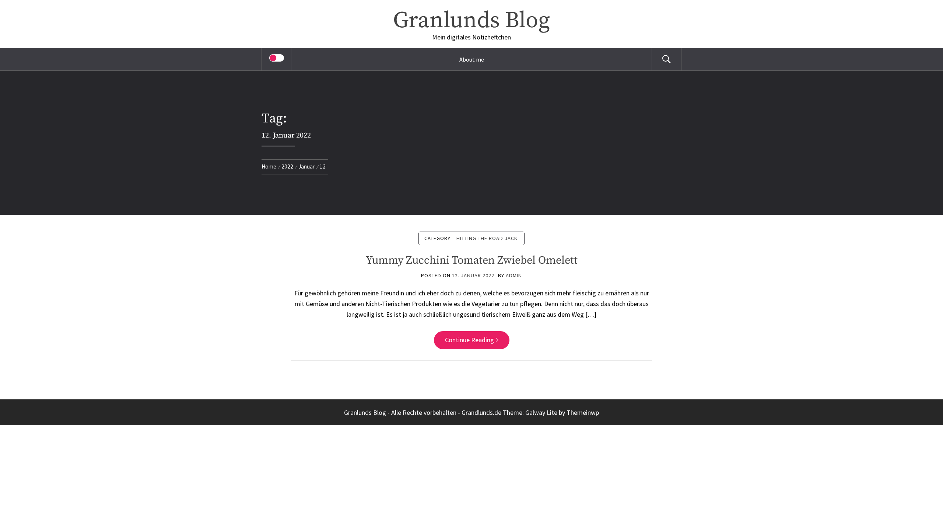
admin (514, 275)
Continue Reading (469, 340)
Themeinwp (583, 412)
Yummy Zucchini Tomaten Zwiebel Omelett (472, 260)
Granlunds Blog (471, 20)
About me (471, 59)
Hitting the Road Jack (487, 238)
